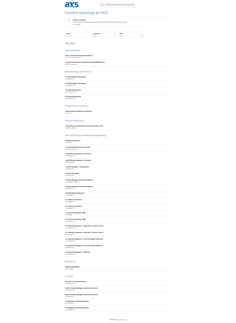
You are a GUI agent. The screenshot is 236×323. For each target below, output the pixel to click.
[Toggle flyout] (115, 35)
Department (96, 33)
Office (121, 33)
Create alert (77, 24)
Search (68, 33)
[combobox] (119, 36)
